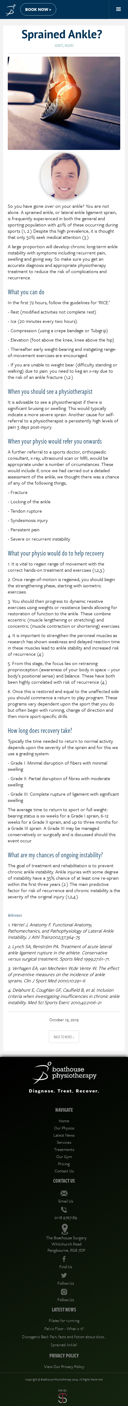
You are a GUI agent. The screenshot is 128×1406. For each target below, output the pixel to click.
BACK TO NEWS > (64, 1037)
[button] (118, 9)
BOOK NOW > (38, 9)
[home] (8, 8)
